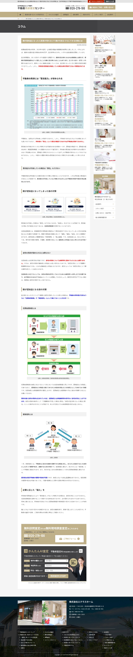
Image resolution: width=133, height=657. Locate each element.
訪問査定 (66, 14)
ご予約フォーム (69, 538)
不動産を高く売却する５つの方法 (28, 634)
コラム (22, 18)
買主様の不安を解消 (26, 640)
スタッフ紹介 (98, 14)
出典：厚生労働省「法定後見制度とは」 (53, 217)
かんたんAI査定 (54, 14)
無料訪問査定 (48, 634)
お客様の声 (92, 634)
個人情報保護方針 (101, 217)
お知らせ (91, 637)
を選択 (37, 561)
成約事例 (76, 14)
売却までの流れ (93, 632)
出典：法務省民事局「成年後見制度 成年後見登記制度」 (54, 378)
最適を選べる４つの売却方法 (34, 14)
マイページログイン (97, 1)
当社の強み (108, 634)
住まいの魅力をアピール (28, 642)
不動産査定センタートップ (27, 632)
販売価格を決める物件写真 (28, 645)
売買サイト (109, 1)
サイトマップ (107, 645)
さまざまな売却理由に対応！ (72, 634)
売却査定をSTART (58, 576)
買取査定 (47, 637)
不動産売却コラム (69, 645)
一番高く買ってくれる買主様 (29, 637)
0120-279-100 (36, 535)
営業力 (23, 648)
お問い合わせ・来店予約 (103, 213)
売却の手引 (86, 14)
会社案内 (110, 14)
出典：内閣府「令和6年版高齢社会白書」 (54, 132)
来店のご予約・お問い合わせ (103, 7)
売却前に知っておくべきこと (72, 637)
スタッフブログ (93, 640)
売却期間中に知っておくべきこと (73, 640)
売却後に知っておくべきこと (72, 642)
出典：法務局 (54, 457)
